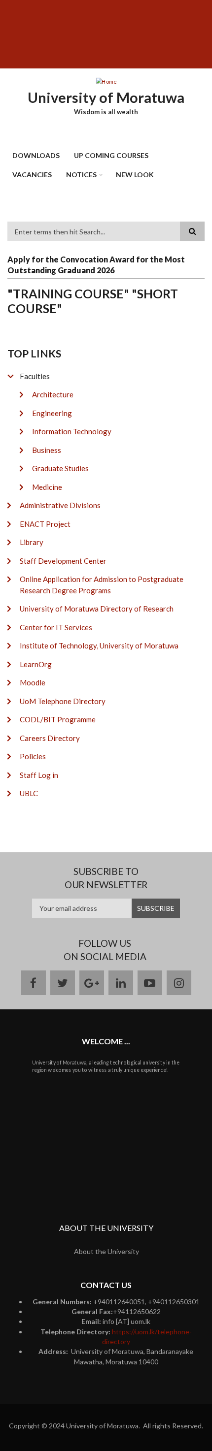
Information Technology (71, 431)
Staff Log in (39, 775)
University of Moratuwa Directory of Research (97, 608)
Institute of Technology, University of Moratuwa (99, 645)
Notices (81, 174)
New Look (135, 174)
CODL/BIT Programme (58, 719)
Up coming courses (111, 155)
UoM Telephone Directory (63, 701)
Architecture (52, 394)
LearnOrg (36, 664)
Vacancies (32, 174)
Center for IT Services (56, 627)
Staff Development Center (63, 560)
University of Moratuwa (106, 97)
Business (46, 450)
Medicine (47, 487)
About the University (106, 1251)
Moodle (32, 682)
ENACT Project (45, 523)
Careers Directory (50, 738)
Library (31, 542)
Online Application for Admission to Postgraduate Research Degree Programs (101, 585)
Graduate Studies (60, 468)
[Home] (106, 80)
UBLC (29, 793)
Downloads (36, 155)
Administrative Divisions (60, 505)
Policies (33, 756)
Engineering (52, 413)
